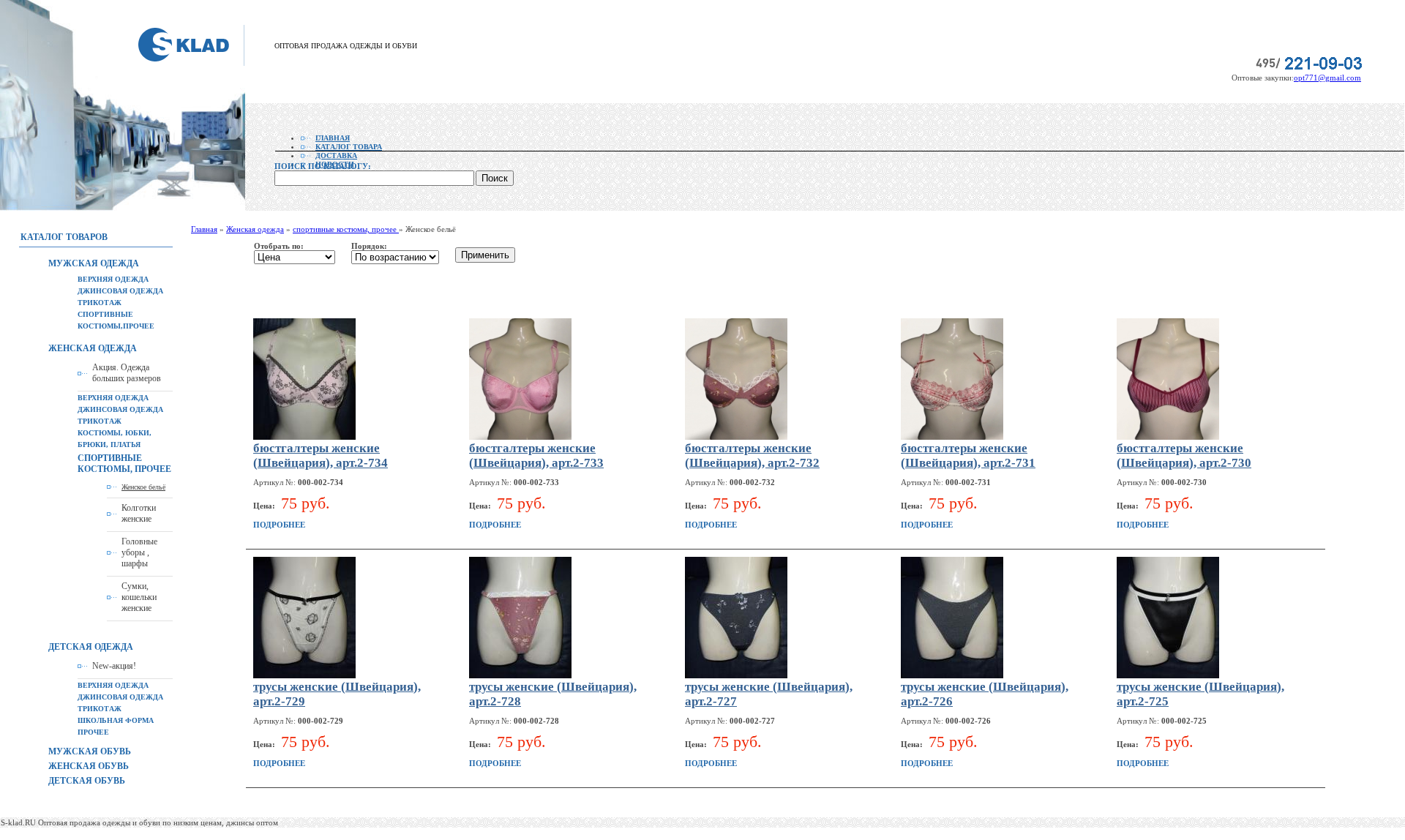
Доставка (336, 155)
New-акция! (114, 666)
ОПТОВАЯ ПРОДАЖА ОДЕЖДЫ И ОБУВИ (345, 46)
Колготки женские (138, 513)
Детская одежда (90, 647)
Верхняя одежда (113, 685)
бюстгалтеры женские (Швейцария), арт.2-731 (968, 455)
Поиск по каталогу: (322, 166)
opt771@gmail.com (1327, 77)
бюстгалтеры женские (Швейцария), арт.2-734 (320, 455)
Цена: (265, 505)
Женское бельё (143, 487)
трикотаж (99, 303)
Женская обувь (88, 766)
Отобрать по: (279, 245)
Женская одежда (92, 348)
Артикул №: (275, 482)
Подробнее (279, 524)
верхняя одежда (113, 279)
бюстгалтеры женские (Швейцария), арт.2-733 (536, 455)
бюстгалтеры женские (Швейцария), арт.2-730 (1184, 455)
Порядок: (369, 245)
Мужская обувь (89, 751)
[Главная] (191, 63)
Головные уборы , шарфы (139, 552)
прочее (93, 732)
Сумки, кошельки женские (139, 597)
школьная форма (116, 720)
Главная (332, 138)
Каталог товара (348, 147)
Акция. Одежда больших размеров (126, 372)
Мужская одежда (93, 263)
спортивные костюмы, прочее (124, 463)
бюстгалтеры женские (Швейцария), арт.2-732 (752, 455)
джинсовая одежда (120, 291)
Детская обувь (86, 781)
